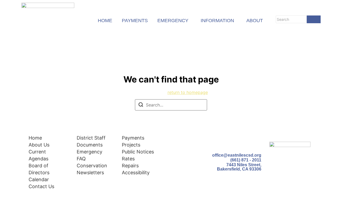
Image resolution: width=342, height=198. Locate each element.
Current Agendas (38, 155)
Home (35, 138)
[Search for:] (171, 104)
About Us (39, 145)
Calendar (39, 179)
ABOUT (254, 20)
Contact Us (41, 186)
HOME (105, 20)
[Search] (314, 19)
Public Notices (138, 152)
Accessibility (136, 172)
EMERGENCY (172, 20)
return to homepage (188, 92)
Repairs (130, 165)
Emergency (89, 152)
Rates (128, 158)
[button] (174, 20)
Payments (133, 138)
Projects (131, 145)
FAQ (81, 158)
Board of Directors (39, 169)
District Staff (91, 138)
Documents (90, 145)
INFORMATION (217, 20)
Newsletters (90, 172)
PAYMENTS (135, 20)
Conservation (92, 165)
